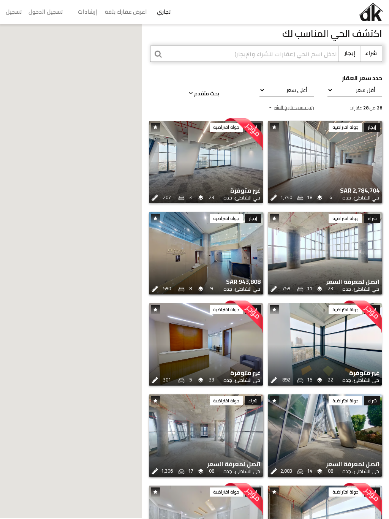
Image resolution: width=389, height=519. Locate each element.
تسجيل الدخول (45, 11)
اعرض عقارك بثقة (126, 11)
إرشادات (87, 11)
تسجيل (14, 11)
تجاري (164, 11)
